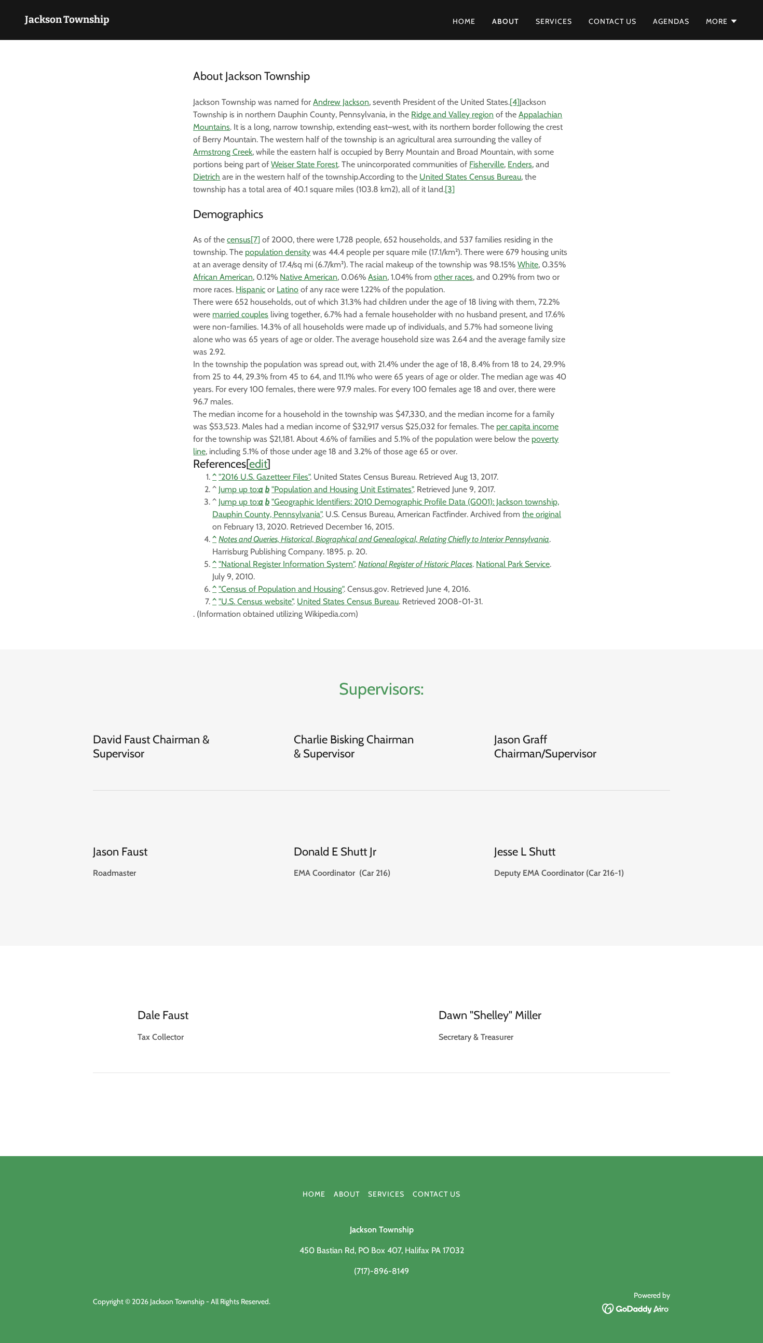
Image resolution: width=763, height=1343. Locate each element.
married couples (240, 314)
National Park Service (513, 564)
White (527, 264)
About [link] (505, 21)
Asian (377, 277)
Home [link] (464, 21)
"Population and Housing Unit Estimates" (342, 489)
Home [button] (314, 1194)
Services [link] (554, 21)
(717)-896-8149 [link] (381, 1271)
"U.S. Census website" (256, 601)
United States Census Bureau (348, 601)
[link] (67, 20)
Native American (308, 277)
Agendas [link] (671, 21)
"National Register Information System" (287, 564)
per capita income (527, 426)
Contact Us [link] (612, 21)
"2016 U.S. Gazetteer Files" (264, 477)
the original (541, 514)
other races (453, 277)
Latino (287, 289)
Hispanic (250, 289)
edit (258, 464)
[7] (255, 240)
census (239, 240)
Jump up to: (241, 489)
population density (277, 252)
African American (223, 277)
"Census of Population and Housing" (281, 589)
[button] (722, 21)
